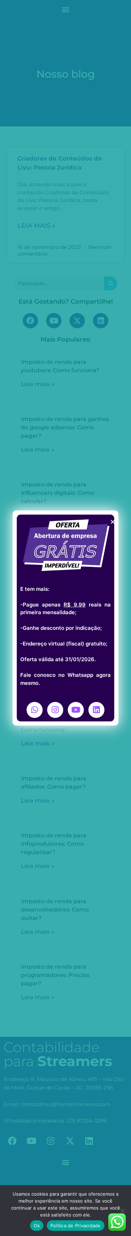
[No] (122, 1210)
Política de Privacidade (75, 1225)
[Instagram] (55, 710)
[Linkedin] (96, 710)
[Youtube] (76, 710)
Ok (37, 1225)
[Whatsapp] (35, 710)
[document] (65, 618)
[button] (112, 521)
